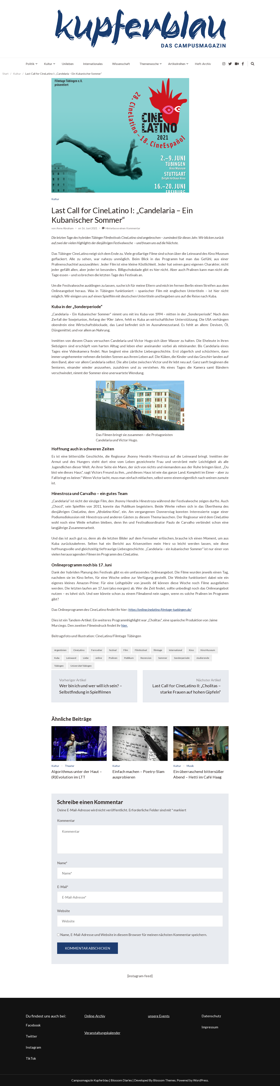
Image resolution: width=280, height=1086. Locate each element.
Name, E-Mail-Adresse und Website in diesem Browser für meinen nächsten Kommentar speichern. (133, 935)
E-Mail (62, 887)
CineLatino (78, 650)
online (98, 657)
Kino (191, 650)
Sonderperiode (182, 657)
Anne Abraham (65, 228)
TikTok (31, 1058)
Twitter (31, 1036)
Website (63, 911)
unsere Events (159, 1016)
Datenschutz (211, 1016)
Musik (190, 765)
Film (125, 650)
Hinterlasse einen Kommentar (123, 228)
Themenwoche (149, 63)
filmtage (158, 650)
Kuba (56, 657)
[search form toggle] (252, 63)
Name (62, 863)
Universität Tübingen (81, 665)
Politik (30, 63)
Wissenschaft (121, 63)
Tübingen (59, 665)
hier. (124, 625)
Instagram (33, 1047)
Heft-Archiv (203, 63)
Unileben (68, 63)
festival (113, 650)
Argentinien (60, 650)
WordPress (200, 1080)
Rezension (146, 657)
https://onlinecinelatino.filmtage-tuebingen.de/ (159, 609)
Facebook (33, 1025)
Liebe (86, 657)
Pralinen (113, 657)
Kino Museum (208, 650)
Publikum (129, 657)
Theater (69, 765)
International (175, 650)
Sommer (162, 657)
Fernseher (96, 650)
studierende (202, 657)
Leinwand (71, 657)
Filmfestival (141, 650)
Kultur (48, 63)
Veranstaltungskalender (102, 1033)
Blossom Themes (164, 1080)
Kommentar (66, 820)
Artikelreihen (176, 63)
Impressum (210, 1027)
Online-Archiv (94, 1016)
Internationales (93, 63)
